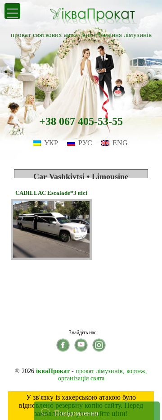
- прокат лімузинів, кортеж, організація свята (91, 375)
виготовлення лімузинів (117, 34)
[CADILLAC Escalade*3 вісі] (51, 257)
